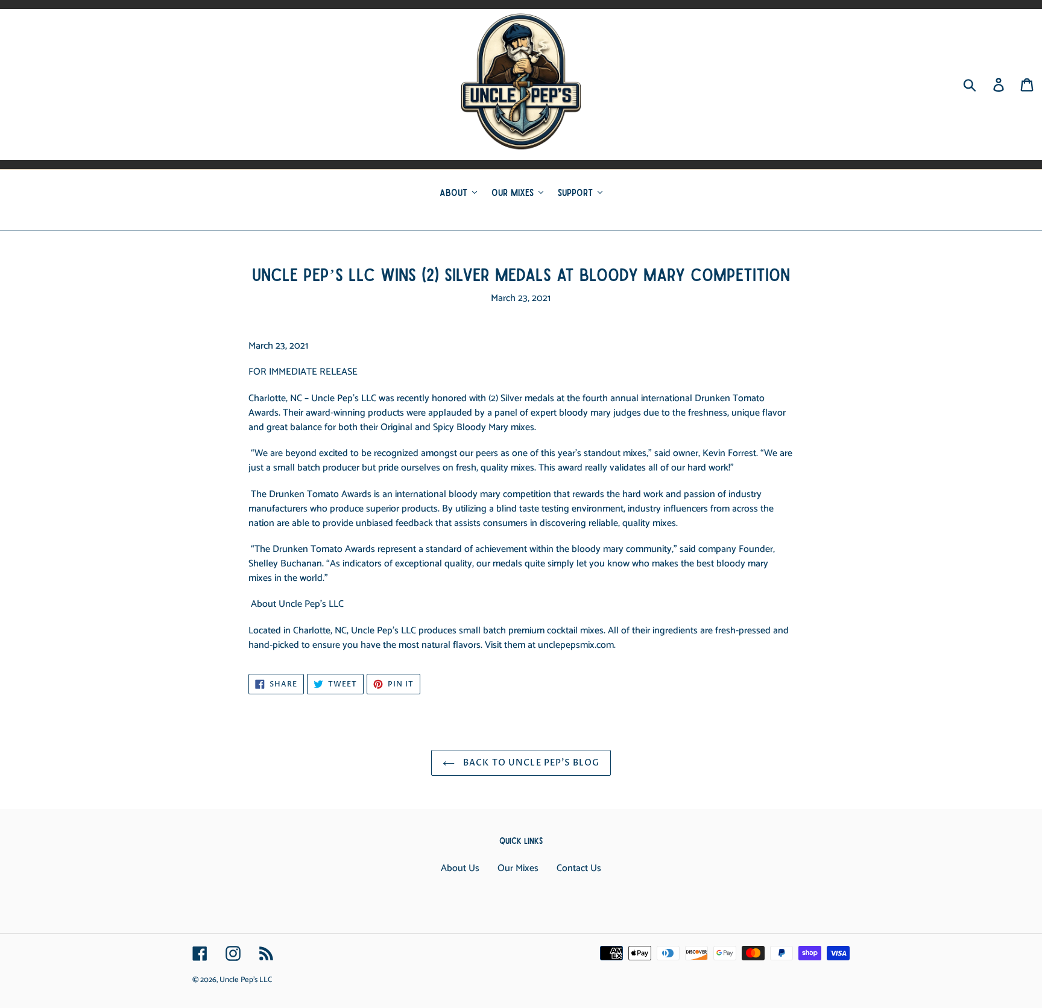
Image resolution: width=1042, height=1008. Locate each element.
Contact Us (579, 868)
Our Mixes (517, 868)
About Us (460, 868)
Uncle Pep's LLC (245, 980)
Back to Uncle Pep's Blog (530, 763)
